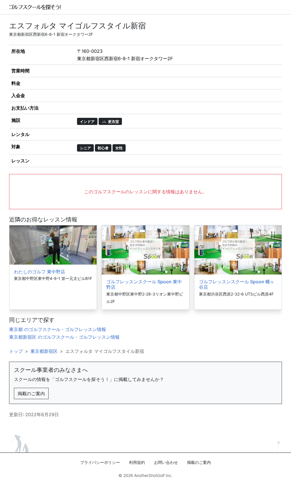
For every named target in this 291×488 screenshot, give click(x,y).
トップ (16, 351)
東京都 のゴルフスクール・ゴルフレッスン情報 (57, 329)
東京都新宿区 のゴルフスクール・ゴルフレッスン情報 (64, 337)
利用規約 (137, 462)
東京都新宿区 (44, 351)
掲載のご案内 (31, 393)
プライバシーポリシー (100, 462)
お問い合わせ (166, 462)
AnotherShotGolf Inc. (153, 475)
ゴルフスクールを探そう (35, 7)
